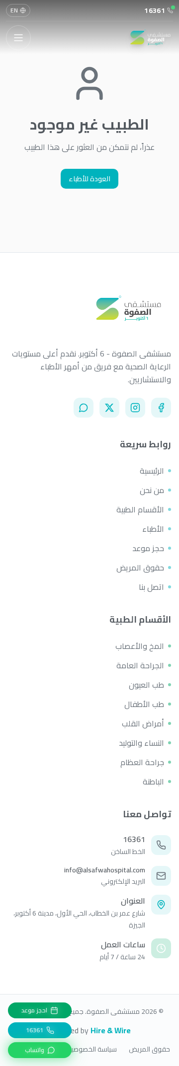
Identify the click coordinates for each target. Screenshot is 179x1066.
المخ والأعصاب (139, 646)
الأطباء (153, 529)
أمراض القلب (143, 723)
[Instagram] (135, 408)
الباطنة (153, 781)
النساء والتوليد (141, 743)
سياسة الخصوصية (92, 1049)
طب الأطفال (144, 704)
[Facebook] (161, 408)
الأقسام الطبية (140, 509)
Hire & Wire (110, 1030)
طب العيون (146, 685)
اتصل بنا (151, 587)
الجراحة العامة (140, 665)
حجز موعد (148, 548)
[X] (109, 408)
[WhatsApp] (83, 408)
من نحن (152, 490)
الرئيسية (152, 471)
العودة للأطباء (89, 178)
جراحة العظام (142, 762)
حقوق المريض (140, 567)
